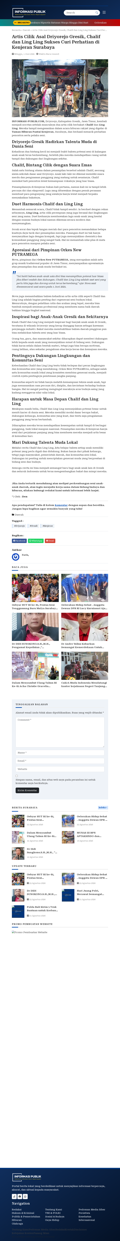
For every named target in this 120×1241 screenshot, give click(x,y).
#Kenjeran (48, 526)
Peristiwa (84, 1213)
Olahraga (17, 1223)
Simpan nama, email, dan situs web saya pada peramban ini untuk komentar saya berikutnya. (55, 781)
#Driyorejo (19, 526)
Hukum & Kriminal (23, 1213)
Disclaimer (80, 1229)
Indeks (102, 807)
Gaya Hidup (52, 1220)
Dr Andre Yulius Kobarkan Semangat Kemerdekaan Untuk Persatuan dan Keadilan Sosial (81, 647)
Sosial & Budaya (54, 1216)
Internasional (87, 1220)
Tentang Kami (53, 1209)
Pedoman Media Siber (92, 1209)
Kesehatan (85, 1216)
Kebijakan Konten (22, 1233)
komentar (61, 505)
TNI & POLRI (52, 1213)
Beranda (16, 30)
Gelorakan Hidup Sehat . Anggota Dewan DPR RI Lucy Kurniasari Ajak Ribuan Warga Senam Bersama (84, 608)
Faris (25, 555)
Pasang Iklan (41, 1233)
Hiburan (17, 1220)
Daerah (26, 30)
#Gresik (34, 526)
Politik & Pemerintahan (26, 1216)
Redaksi (17, 1209)
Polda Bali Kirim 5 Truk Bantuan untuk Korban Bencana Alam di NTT (42, 910)
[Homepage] (29, 12)
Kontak (69, 1229)
